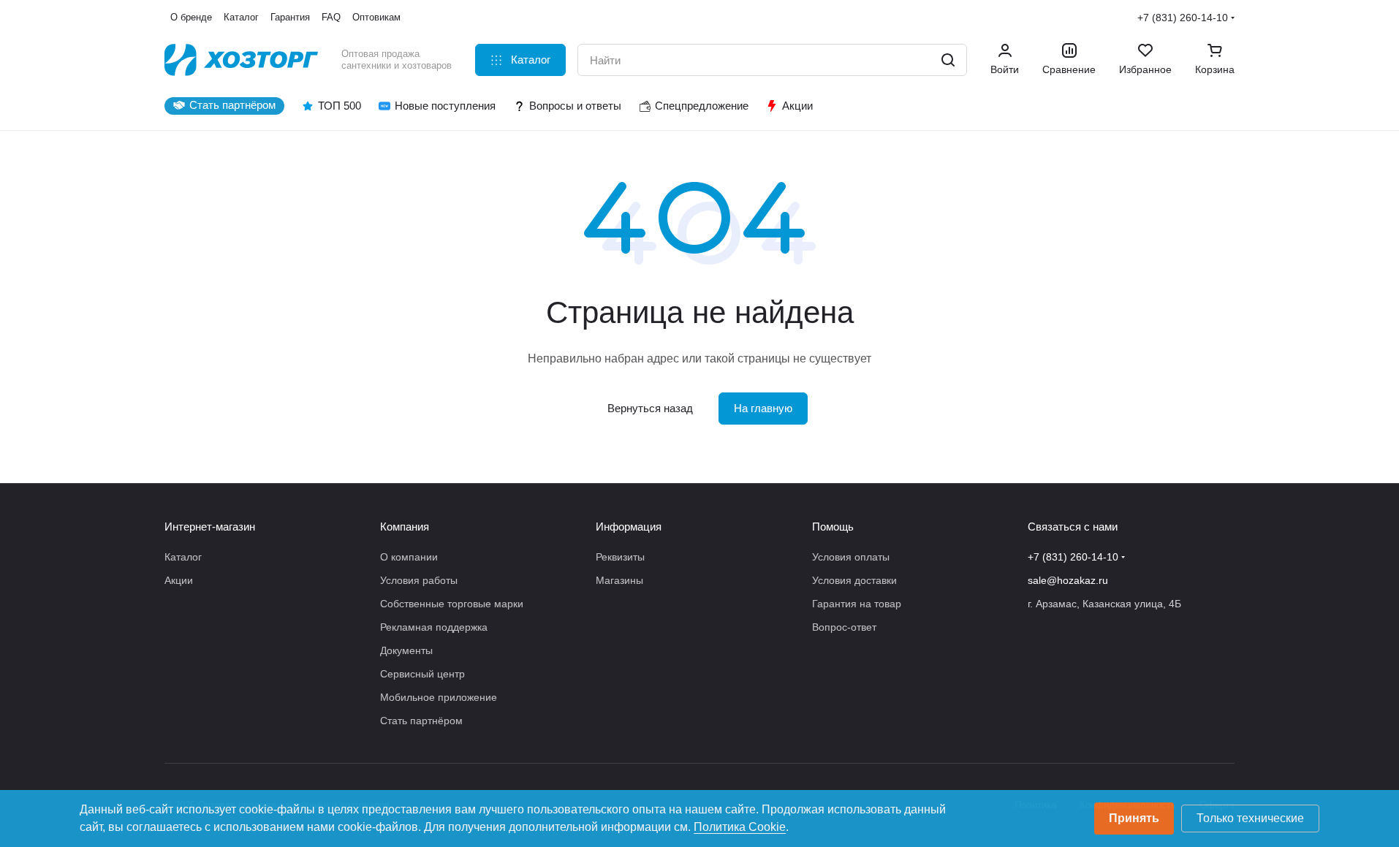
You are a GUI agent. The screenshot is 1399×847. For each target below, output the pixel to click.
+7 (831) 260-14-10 (1182, 17)
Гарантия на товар (856, 603)
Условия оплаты (851, 557)
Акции (178, 580)
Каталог (183, 557)
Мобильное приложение (438, 697)
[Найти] (948, 60)
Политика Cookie (740, 827)
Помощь (833, 526)
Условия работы (419, 580)
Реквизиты (620, 557)
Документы (406, 650)
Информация (628, 526)
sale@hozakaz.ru (1068, 580)
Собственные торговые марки (451, 603)
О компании (409, 557)
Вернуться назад (650, 408)
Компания (404, 526)
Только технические (1250, 818)
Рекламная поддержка (434, 627)
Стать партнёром (421, 720)
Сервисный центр (422, 674)
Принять (1134, 818)
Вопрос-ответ (844, 627)
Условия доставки (854, 580)
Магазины (619, 580)
